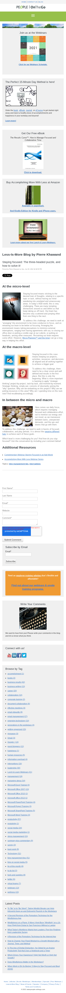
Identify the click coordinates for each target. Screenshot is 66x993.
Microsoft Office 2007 (18, 789)
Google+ (13, 742)
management (15, 776)
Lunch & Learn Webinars (20, 772)
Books (19, 981)
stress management (18, 836)
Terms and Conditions (33, 987)
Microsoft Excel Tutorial (19, 785)
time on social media (17, 862)
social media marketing (19, 832)
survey (12, 845)
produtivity (13, 824)
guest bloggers (16, 746)
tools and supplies (16, 875)
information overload (17, 759)
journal (29, 110)
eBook (22, 110)
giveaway (13, 734)
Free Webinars (56, 981)
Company (44, 984)
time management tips (19, 464)
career (12, 691)
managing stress (16, 781)
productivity (14, 819)
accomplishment (16, 674)
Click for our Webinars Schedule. (33, 64)
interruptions (35, 464)
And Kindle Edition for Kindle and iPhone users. (33, 211)
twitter (11, 879)
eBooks (12, 981)
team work (13, 849)
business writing (16, 686)
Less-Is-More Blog (12, 984)
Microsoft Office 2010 (18, 794)
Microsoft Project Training (19, 806)
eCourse (39, 110)
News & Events (26, 984)
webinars (13, 888)
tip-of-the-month (15, 866)
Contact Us (32, 2)
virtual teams (14, 883)
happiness (13, 751)
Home (23, 2)
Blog (41, 2)
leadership (14, 768)
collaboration (15, 695)
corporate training (16, 699)
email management (17, 716)
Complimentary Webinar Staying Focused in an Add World (28, 455)
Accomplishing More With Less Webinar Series (23, 459)
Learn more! (10, 121)
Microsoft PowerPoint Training (21, 802)
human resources (16, 755)
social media (15, 828)
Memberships (36, 981)
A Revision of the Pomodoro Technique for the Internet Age (32, 937)
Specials (46, 981)
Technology (14, 854)
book (16, 110)
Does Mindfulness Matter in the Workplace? (26, 962)
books (11, 678)
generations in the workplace (21, 725)
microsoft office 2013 (17, 798)
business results (16, 682)
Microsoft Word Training (19, 815)
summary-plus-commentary (20, 841)
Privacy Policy (54, 984)
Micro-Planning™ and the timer (36, 338)
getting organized (17, 729)
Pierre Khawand (14, 269)
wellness (13, 892)
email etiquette (15, 712)
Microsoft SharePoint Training (21, 811)
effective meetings (16, 708)
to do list (12, 871)
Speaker (36, 984)
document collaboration (19, 704)
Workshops (26, 981)
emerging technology (18, 721)
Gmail (11, 738)
